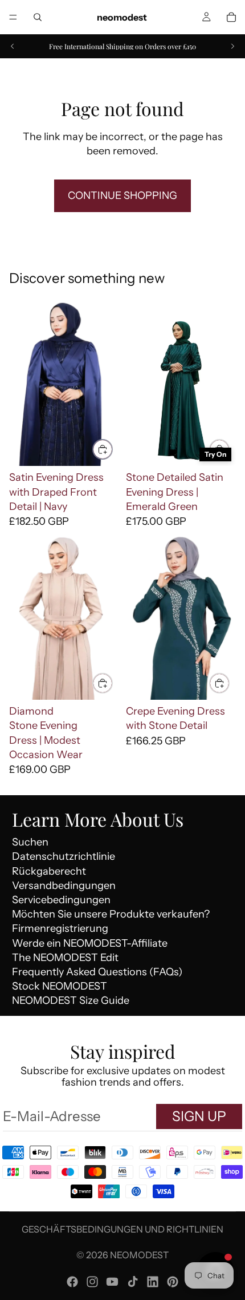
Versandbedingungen (64, 885)
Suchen (30, 842)
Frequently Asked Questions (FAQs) (97, 972)
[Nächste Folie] (232, 46)
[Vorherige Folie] (12, 46)
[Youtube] (112, 1282)
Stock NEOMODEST (59, 986)
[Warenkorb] (231, 17)
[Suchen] (37, 17)
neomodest (139, 1255)
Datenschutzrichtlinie (63, 856)
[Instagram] (92, 1282)
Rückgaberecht (49, 871)
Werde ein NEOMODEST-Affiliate (90, 943)
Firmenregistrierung (60, 928)
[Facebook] (72, 1282)
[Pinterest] (172, 1282)
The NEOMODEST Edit (65, 957)
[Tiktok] (133, 1282)
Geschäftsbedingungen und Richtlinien (122, 1229)
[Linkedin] (153, 1282)
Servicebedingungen (61, 900)
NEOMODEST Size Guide (70, 1000)
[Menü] (13, 17)
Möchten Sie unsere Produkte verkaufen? (111, 914)
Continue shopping (122, 195)
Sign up (199, 1116)
